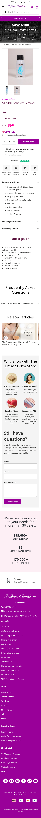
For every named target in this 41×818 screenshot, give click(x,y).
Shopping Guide (8, 710)
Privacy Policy (22, 792)
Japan (3, 771)
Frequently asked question (12, 635)
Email (6, 472)
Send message (12, 502)
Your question (10, 482)
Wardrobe (5, 701)
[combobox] (20, 12)
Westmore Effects (8, 99)
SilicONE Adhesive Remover (21, 45)
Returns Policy (23, 794)
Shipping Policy (32, 792)
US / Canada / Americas (11, 754)
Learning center (7, 732)
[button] (36, 7)
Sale (3, 714)
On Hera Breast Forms (20, 30)
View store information (13, 155)
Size (4, 112)
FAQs (15, 794)
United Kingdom (8, 767)
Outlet (3, 718)
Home (6, 45)
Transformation (7, 697)
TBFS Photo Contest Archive (12, 679)
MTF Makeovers (7, 675)
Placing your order (9, 640)
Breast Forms (6, 692)
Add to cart (28, 141)
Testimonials (6, 661)
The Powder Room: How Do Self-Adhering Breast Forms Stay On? (19, 343)
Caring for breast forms (11, 736)
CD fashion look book (10, 631)
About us (5, 627)
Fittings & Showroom (10, 670)
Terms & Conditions (10, 792)
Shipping (5, 135)
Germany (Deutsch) (9, 762)
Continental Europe (9, 758)
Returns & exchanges (10, 653)
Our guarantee (7, 644)
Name (6, 461)
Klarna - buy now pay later (12, 666)
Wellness (5, 705)
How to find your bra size (11, 740)
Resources (5, 657)
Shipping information (10, 648)
